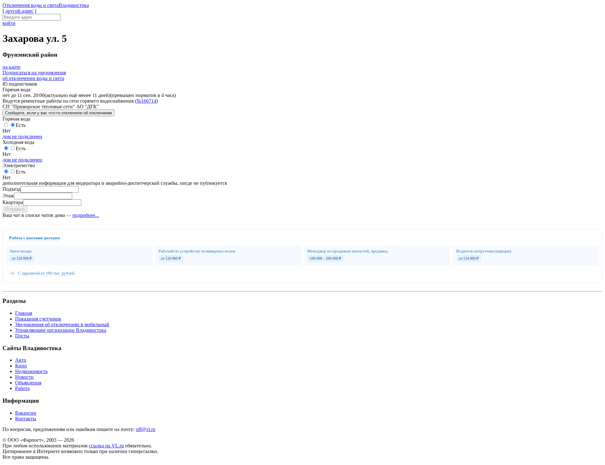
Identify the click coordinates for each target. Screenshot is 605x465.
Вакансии (25, 413)
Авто (20, 360)
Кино (21, 365)
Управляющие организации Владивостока (60, 330)
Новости (24, 377)
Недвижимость (31, 371)
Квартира (13, 202)
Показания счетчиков (38, 318)
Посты (22, 335)
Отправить (15, 209)
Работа (22, 388)
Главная (23, 313)
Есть (21, 125)
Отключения (46, 5)
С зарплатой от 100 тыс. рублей (46, 273)
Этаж (8, 195)
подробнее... (85, 215)
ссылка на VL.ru (106, 445)
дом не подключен (22, 136)
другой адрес (19, 11)
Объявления (28, 382)
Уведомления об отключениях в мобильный (62, 324)
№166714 (146, 101)
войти (9, 23)
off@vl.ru (145, 429)
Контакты (25, 418)
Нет (7, 130)
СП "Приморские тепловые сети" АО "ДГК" (51, 106)
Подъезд (11, 189)
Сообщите (58, 113)
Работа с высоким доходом (34, 237)
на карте (11, 67)
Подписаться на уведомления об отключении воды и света (34, 75)
